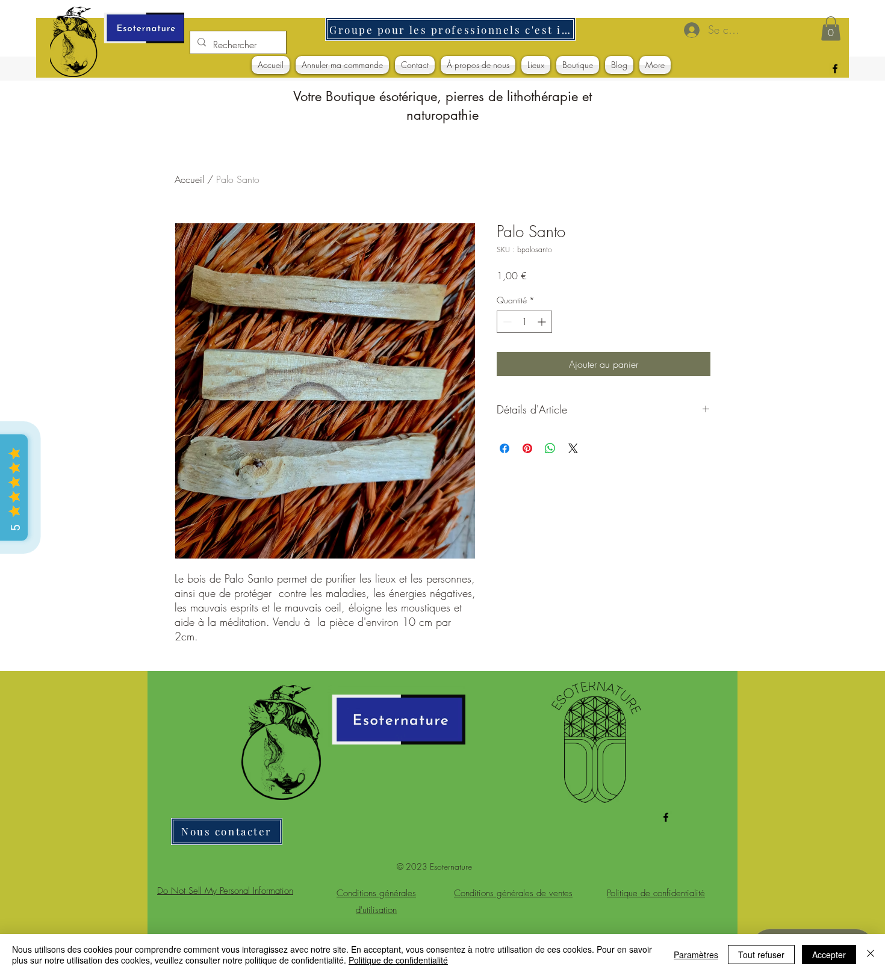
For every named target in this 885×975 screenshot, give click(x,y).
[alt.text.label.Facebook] (835, 69)
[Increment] (542, 321)
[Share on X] (573, 448)
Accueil (189, 179)
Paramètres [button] (696, 955)
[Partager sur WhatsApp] (550, 448)
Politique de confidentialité (398, 960)
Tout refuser (761, 955)
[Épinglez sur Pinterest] (527, 448)
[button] (831, 28)
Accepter (829, 955)
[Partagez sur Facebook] (504, 448)
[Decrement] (506, 321)
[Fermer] (870, 954)
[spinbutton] (524, 321)
